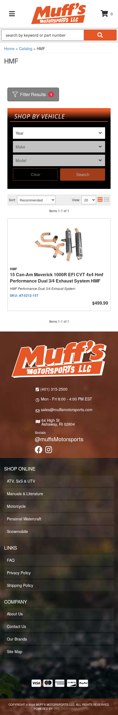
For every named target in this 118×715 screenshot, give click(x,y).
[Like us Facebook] (39, 451)
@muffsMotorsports (59, 439)
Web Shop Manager (68, 709)
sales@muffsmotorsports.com (66, 409)
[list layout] (106, 200)
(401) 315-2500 (54, 389)
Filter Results (36, 94)
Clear (35, 174)
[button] (59, 35)
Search (82, 174)
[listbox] (59, 133)
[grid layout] (100, 200)
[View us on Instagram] (48, 451)
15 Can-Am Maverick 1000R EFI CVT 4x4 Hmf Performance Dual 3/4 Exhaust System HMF (56, 277)
